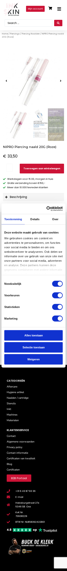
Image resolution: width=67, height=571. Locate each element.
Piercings (15, 33)
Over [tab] (55, 219)
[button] (59, 9)
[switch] (57, 295)
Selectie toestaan (34, 347)
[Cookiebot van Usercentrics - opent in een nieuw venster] (47, 208)
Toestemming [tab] (13, 219)
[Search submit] (58, 23)
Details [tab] (34, 219)
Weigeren (33, 359)
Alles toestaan (33, 335)
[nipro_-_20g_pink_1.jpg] (33, 80)
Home (5, 33)
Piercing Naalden (31, 33)
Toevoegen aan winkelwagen (41, 168)
